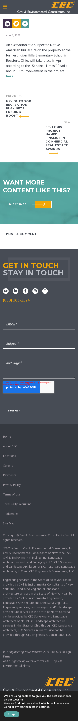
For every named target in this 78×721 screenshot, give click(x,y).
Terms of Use (11, 494)
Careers (8, 465)
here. (10, 76)
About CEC (10, 446)
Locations (9, 456)
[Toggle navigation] (5, 6)
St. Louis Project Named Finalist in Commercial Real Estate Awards (57, 138)
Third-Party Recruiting (17, 504)
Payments (9, 475)
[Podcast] (45, 290)
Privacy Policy (12, 485)
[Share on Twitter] (16, 23)
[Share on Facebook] (25, 23)
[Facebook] (25, 290)
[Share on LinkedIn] (7, 23)
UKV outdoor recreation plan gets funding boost (18, 108)
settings (44, 707)
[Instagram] (35, 290)
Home (7, 436)
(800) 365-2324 (16, 300)
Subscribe (17, 204)
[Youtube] (6, 290)
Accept (11, 714)
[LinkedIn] (15, 290)
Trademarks (10, 514)
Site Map (9, 523)
